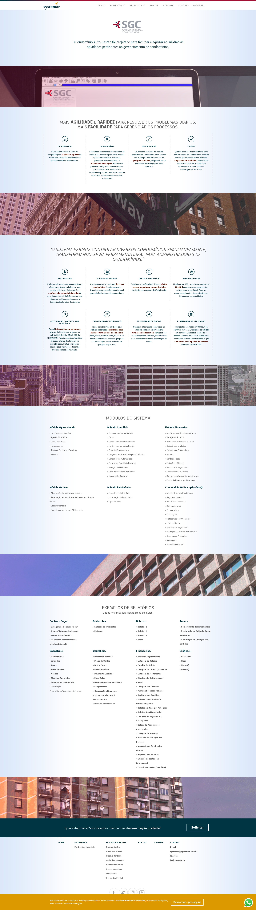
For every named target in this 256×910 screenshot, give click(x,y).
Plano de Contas (102, 661)
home (61, 842)
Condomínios (57, 656)
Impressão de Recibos (148, 754)
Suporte (168, 5)
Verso (140, 639)
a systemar (80, 842)
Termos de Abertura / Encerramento (104, 697)
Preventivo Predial (114, 878)
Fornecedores (57, 669)
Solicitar (197, 827)
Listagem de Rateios (147, 661)
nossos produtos (116, 842)
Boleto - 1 (142, 627)
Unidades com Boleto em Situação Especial (148, 701)
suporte (158, 842)
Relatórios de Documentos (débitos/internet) (62, 641)
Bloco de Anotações (60, 678)
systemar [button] (116, 5)
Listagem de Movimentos (149, 674)
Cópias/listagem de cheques (64, 631)
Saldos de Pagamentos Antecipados (148, 727)
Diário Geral (100, 665)
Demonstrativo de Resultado (108, 682)
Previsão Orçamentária (149, 656)
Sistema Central (113, 847)
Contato (183, 5)
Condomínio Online (114, 864)
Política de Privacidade (132, 900)
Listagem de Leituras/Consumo (152, 669)
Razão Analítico (101, 669)
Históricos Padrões (103, 656)
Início (101, 5)
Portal (154, 5)
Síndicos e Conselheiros (62, 682)
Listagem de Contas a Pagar (64, 627)
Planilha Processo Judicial (150, 691)
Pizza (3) (185, 669)
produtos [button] (136, 5)
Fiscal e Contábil (113, 856)
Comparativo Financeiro (105, 691)
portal (142, 842)
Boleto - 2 (142, 631)
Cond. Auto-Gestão (114, 851)
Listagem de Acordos (148, 733)
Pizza (183, 661)
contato (174, 842)
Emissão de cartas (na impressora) (147, 761)
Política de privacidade (84, 847)
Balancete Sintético (103, 674)
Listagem (98, 631)
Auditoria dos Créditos (148, 695)
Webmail (198, 5)
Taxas (53, 665)
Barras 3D (186, 656)
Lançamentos (100, 686)
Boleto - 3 (142, 635)
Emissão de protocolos (105, 627)
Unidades (55, 661)
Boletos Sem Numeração (149, 712)
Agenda (54, 674)
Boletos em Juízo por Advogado (152, 708)
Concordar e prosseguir (187, 902)
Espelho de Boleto (146, 665)
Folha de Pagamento (115, 860)
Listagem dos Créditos (148, 686)
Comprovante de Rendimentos (195, 627)
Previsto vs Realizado (104, 703)
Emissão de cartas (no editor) (152, 767)
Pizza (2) (185, 665)
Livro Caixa (99, 678)
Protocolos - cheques (61, 635)
